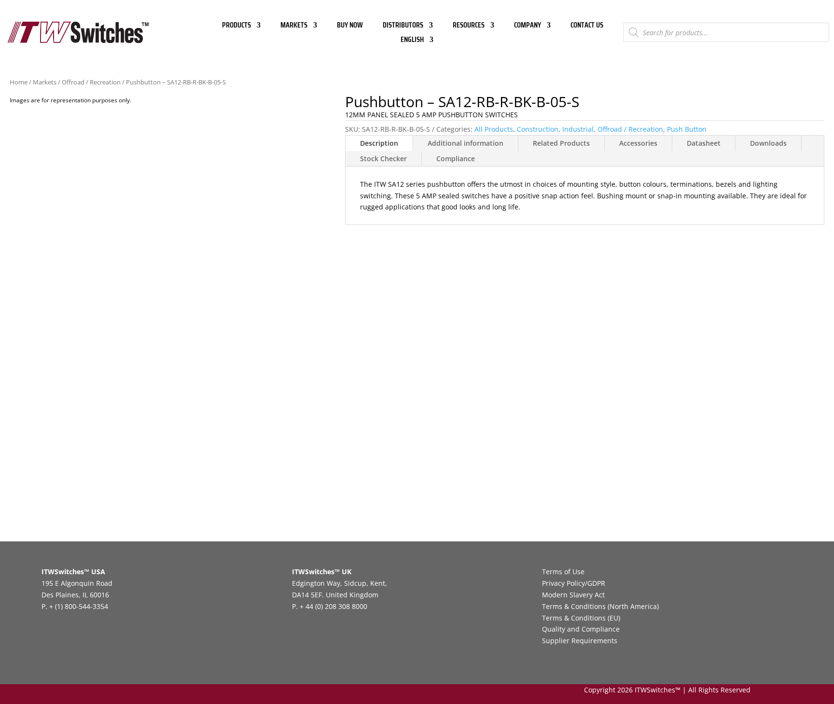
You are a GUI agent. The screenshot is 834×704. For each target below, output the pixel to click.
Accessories (638, 143)
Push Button (687, 129)
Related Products (561, 143)
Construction (537, 129)
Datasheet (704, 143)
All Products (493, 129)
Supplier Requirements (579, 640)
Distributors (403, 26)
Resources (469, 26)
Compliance (455, 158)
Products (236, 26)
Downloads (768, 143)
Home (19, 82)
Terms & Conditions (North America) (600, 606)
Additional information (465, 143)
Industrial (578, 129)
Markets (293, 26)
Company (527, 26)
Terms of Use (563, 571)
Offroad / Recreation (91, 82)
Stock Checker (383, 158)
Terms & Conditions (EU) (581, 617)
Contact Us (586, 26)
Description (379, 143)
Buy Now (350, 26)
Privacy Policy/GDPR (573, 583)
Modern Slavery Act (573, 594)
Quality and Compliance (581, 629)
